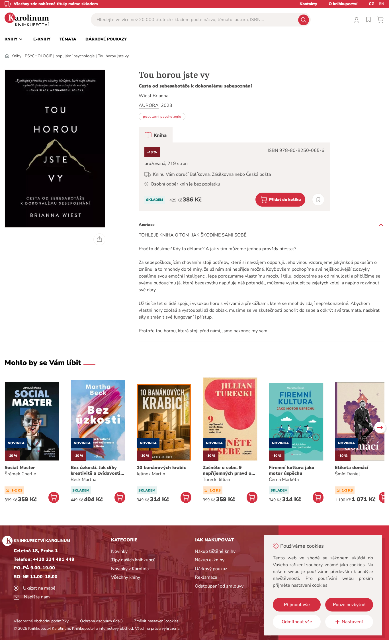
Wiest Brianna (153, 96)
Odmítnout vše (297, 622)
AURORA (149, 105)
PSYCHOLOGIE (38, 56)
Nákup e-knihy (209, 560)
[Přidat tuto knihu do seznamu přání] (318, 199)
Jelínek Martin (151, 474)
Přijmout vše (297, 605)
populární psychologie (75, 56)
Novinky (119, 551)
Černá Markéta (284, 479)
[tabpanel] (234, 176)
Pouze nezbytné (349, 605)
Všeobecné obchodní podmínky (41, 621)
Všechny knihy (125, 577)
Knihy (16, 56)
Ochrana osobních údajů (101, 621)
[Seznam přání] (368, 20)
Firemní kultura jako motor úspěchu (291, 470)
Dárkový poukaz (211, 569)
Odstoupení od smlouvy (219, 586)
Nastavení (352, 622)
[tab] (156, 134)
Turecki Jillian (216, 479)
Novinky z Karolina (130, 569)
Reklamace (206, 577)
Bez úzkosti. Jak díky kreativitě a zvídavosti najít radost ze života (95, 470)
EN (381, 4)
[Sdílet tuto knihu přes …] (99, 239)
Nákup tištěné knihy (215, 551)
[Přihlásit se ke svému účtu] (357, 20)
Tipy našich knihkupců (133, 560)
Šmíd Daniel (347, 474)
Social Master (20, 467)
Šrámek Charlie (20, 474)
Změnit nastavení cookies (156, 621)
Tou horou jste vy (113, 56)
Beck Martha (83, 479)
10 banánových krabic (161, 467)
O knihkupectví (343, 4)
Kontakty (308, 4)
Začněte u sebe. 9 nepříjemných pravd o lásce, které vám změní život (228, 470)
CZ (371, 4)
